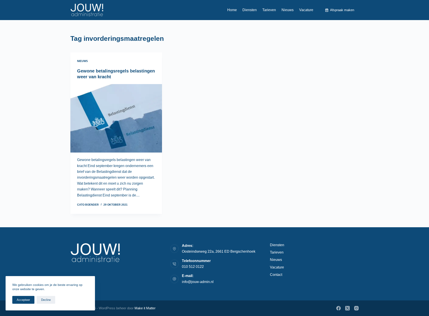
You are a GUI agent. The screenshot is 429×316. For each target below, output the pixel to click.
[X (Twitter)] (347, 308)
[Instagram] (356, 308)
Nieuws (288, 10)
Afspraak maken (342, 10)
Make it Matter (145, 308)
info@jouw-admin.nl (198, 282)
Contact (276, 275)
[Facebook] (338, 308)
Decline (46, 300)
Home (232, 10)
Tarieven (269, 10)
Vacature (306, 10)
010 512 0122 (193, 266)
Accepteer (23, 300)
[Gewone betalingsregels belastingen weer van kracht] (116, 118)
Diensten (249, 10)
